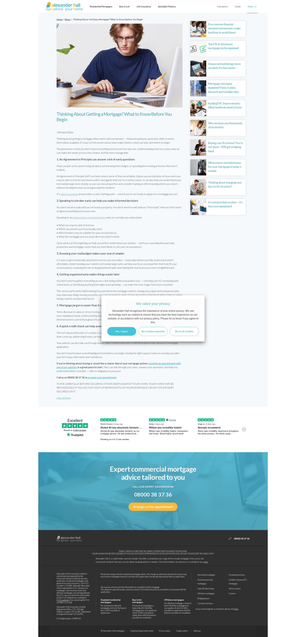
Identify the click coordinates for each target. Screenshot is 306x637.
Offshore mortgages (206, 593)
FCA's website (63, 600)
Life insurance (235, 588)
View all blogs (64, 397)
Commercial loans (205, 603)
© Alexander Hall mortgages (113, 631)
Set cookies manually (153, 331)
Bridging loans (203, 598)
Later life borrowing (205, 588)
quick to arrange (69, 193)
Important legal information (142, 631)
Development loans (237, 575)
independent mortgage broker (89, 217)
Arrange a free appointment (153, 507)
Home (59, 19)
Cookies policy (182, 631)
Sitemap (197, 631)
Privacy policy (165, 631)
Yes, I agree (121, 331)
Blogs (68, 19)
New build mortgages (206, 575)
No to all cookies (184, 331)
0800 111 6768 (65, 602)
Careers (232, 593)
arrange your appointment (102, 377)
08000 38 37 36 (153, 494)
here (206, 562)
